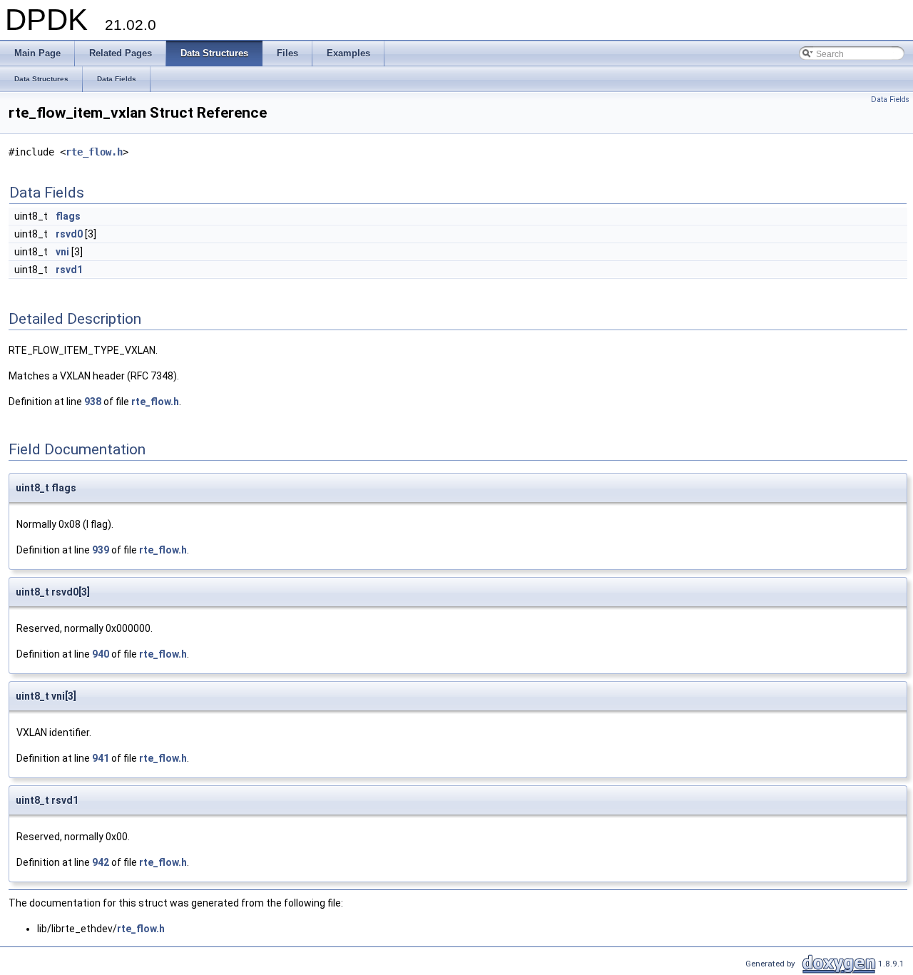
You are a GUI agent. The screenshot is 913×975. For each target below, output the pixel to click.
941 (100, 758)
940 (100, 654)
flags (68, 216)
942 (100, 862)
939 (100, 550)
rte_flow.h (94, 152)
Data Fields (890, 99)
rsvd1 (69, 269)
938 (92, 401)
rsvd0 (69, 234)
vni (62, 251)
